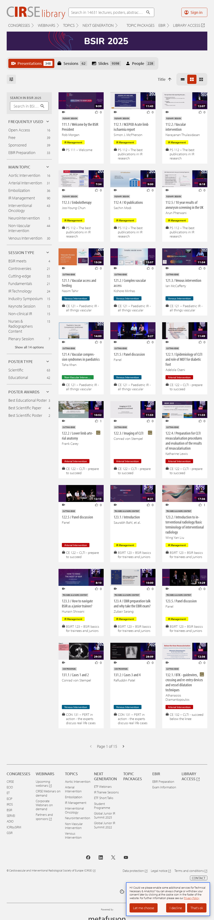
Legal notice (159, 871)
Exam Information (164, 787)
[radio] (182, 79)
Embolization (73, 797)
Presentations (34, 63)
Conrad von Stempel (128, 438)
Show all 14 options (29, 347)
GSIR (10, 833)
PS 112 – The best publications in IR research (130, 154)
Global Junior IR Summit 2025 (104, 815)
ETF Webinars (103, 786)
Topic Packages (140, 25)
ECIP (9, 799)
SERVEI (11, 816)
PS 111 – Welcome (79, 150)
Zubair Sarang (124, 611)
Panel (118, 359)
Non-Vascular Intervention (74, 826)
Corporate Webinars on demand (44, 805)
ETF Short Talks (103, 798)
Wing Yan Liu (175, 537)
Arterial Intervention (73, 789)
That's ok (197, 908)
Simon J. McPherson (128, 134)
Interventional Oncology (74, 810)
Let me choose (143, 908)
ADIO (10, 821)
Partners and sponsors (44, 816)
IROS (10, 804)
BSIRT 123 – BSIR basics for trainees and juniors (134, 554)
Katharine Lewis (177, 453)
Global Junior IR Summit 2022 (104, 825)
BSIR (9, 810)
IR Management (75, 803)
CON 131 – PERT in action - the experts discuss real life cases (81, 718)
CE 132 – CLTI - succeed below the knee (186, 716)
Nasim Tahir (70, 291)
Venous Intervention (73, 835)
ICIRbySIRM (14, 827)
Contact (198, 878)
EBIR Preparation (163, 781)
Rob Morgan (70, 134)
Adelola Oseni (175, 369)
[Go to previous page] (90, 746)
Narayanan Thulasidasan (183, 134)
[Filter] (11, 79)
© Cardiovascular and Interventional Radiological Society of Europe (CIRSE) (49, 870)
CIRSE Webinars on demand (48, 793)
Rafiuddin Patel (124, 680)
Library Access (186, 25)
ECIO (10, 787)
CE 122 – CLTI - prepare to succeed (186, 387)
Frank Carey (70, 443)
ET (8, 793)
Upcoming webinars (43, 783)
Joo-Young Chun (73, 207)
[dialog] (168, 899)
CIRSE (10, 781)
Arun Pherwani (176, 212)
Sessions (74, 63)
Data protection (133, 871)
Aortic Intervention (77, 781)
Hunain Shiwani (73, 611)
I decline (176, 908)
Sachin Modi (122, 207)
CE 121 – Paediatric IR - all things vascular (82, 308)
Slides (108, 63)
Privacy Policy (191, 898)
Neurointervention (77, 818)
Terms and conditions (189, 871)
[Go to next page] (123, 746)
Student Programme (102, 806)
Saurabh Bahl (123, 522)
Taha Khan (69, 364)
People (142, 63)
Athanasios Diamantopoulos (177, 697)
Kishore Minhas (124, 291)
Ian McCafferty (176, 286)
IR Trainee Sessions (106, 792)
